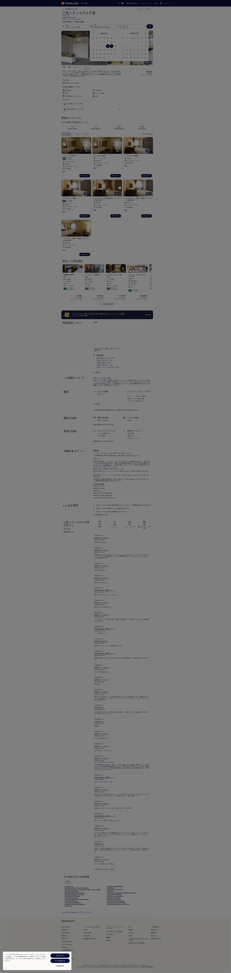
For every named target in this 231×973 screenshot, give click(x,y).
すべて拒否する (60, 961)
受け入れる (60, 955)
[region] (37, 960)
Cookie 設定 (60, 966)
